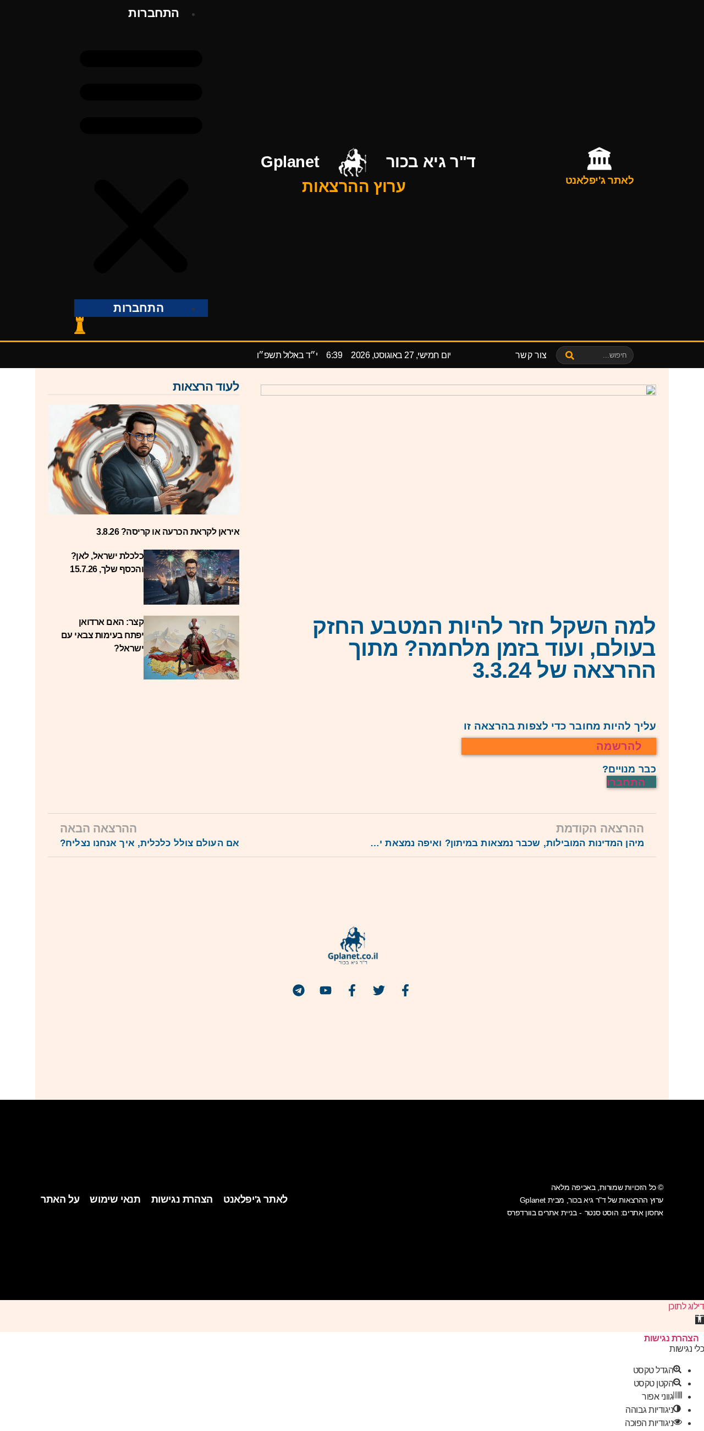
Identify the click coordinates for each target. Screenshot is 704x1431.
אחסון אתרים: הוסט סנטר (624, 1212)
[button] (141, 160)
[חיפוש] (570, 355)
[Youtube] (326, 990)
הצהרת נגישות (182, 1199)
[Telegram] (299, 990)
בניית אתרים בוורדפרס (542, 1212)
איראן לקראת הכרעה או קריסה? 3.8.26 (167, 531)
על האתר (60, 1199)
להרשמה (620, 746)
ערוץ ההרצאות (353, 186)
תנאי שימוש (115, 1199)
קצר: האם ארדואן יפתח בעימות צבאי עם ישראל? (102, 635)
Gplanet (290, 162)
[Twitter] (379, 990)
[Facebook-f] (405, 990)
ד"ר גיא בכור (431, 162)
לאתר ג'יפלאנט (255, 1199)
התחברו (627, 782)
